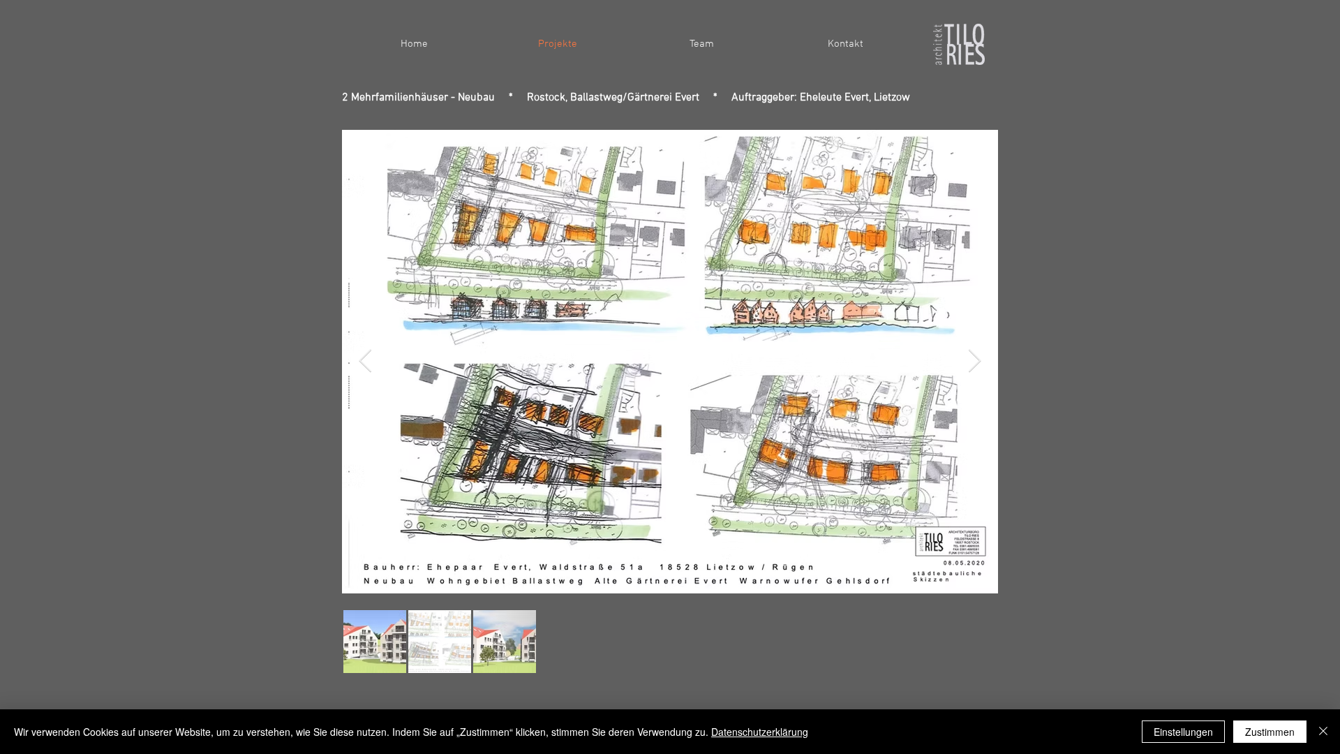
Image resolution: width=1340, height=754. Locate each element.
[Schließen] (1323, 731)
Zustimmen (1270, 732)
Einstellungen (1183, 732)
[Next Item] (974, 361)
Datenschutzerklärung (759, 732)
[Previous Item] (365, 361)
